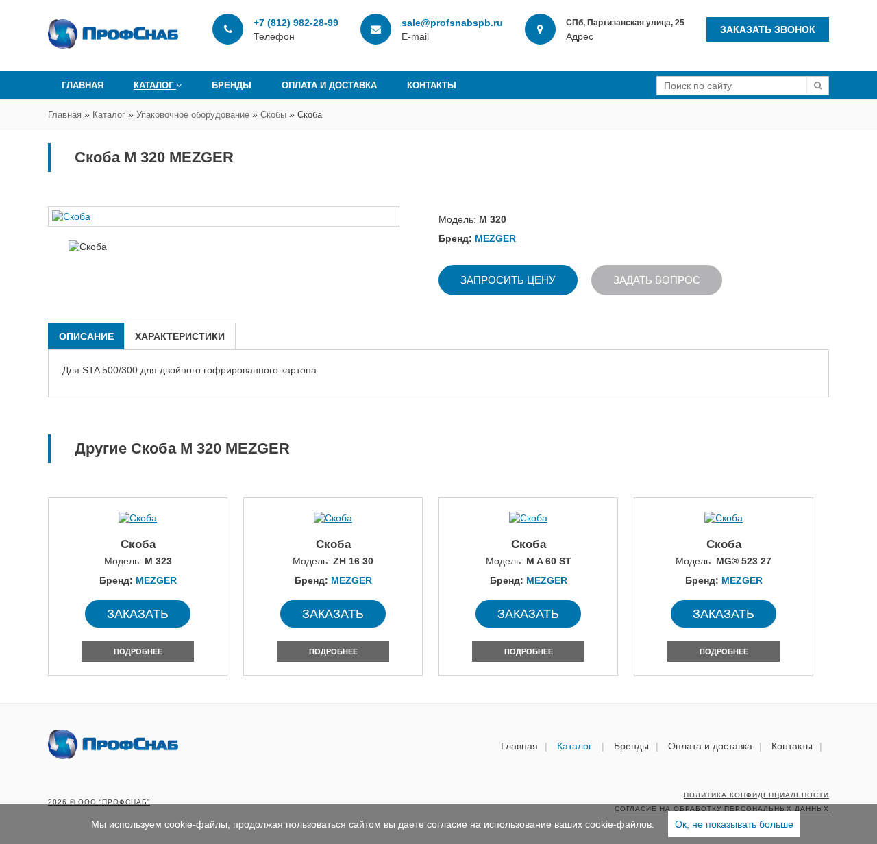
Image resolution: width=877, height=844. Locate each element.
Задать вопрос (656, 280)
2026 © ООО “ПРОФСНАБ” (99, 802)
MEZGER (495, 238)
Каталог (155, 85)
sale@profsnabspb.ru (452, 22)
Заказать (138, 614)
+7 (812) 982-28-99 (296, 22)
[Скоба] (223, 216)
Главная (82, 85)
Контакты (431, 85)
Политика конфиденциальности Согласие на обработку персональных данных (722, 801)
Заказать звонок (767, 29)
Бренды (231, 85)
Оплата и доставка (329, 85)
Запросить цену (508, 280)
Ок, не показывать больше (734, 824)
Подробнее (138, 651)
